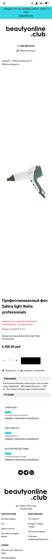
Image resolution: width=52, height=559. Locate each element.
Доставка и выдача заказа (10, 534)
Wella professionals (21, 61)
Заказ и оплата (8, 528)
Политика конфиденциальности (38, 537)
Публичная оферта (36, 531)
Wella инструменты (10, 64)
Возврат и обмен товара (35, 525)
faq (2, 524)
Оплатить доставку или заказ (11, 551)
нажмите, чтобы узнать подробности (22, 418)
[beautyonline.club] (26, 31)
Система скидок (8, 519)
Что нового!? (34, 519)
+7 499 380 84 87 (26, 46)
